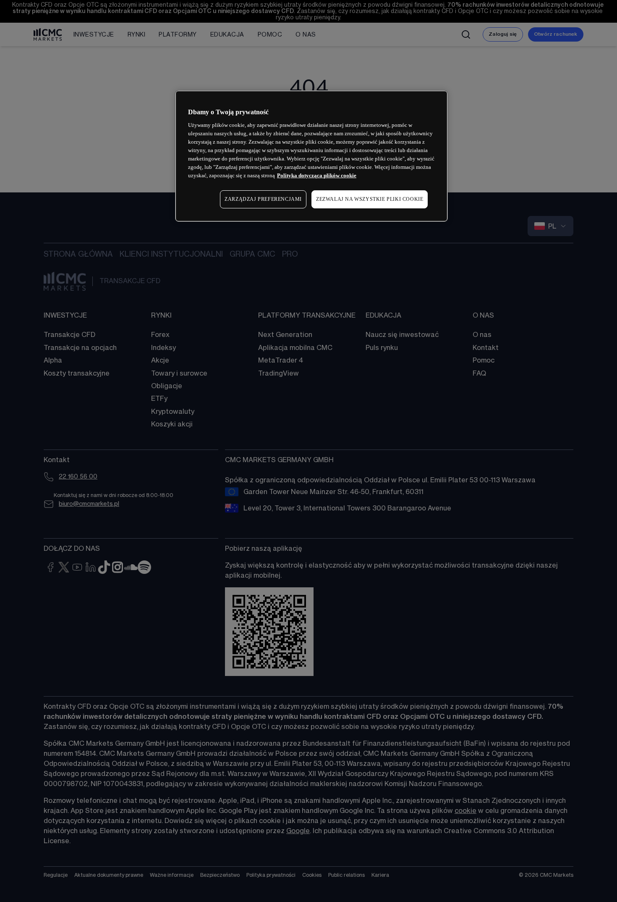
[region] (311, 156)
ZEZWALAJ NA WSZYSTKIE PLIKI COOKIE (369, 199)
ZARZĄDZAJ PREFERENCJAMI (263, 199)
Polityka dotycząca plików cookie (316, 175)
